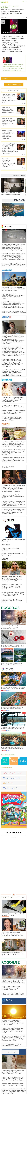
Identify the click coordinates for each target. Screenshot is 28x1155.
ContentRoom (19, 175)
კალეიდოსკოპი (6, 6)
